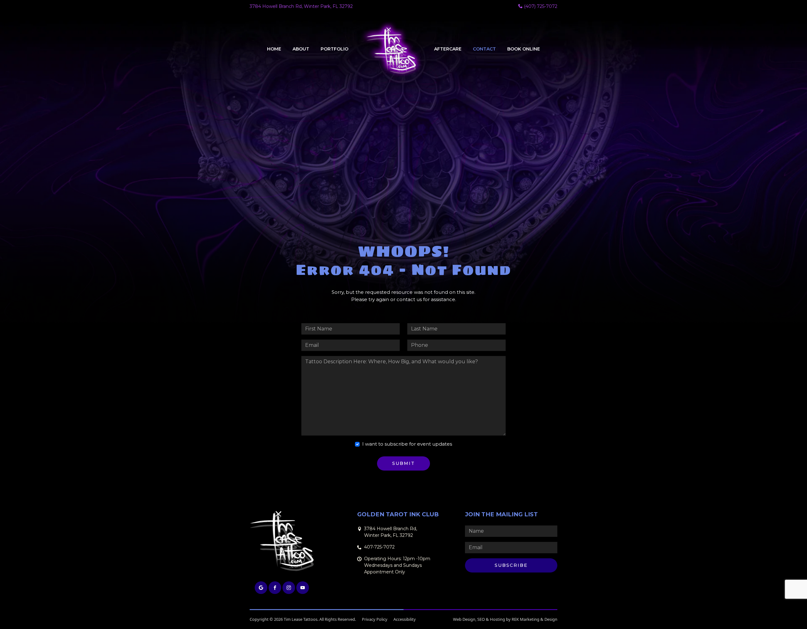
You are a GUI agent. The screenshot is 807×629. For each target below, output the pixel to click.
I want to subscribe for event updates (407, 444)
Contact (484, 49)
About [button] (301, 49)
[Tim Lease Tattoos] (391, 49)
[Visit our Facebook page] (275, 587)
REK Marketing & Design (534, 619)
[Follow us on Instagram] (288, 587)
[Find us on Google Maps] (261, 587)
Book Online (523, 49)
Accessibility (404, 619)
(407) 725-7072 (540, 6)
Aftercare (448, 49)
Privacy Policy (374, 619)
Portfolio (334, 49)
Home (274, 49)
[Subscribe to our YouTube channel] (302, 587)
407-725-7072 (379, 547)
